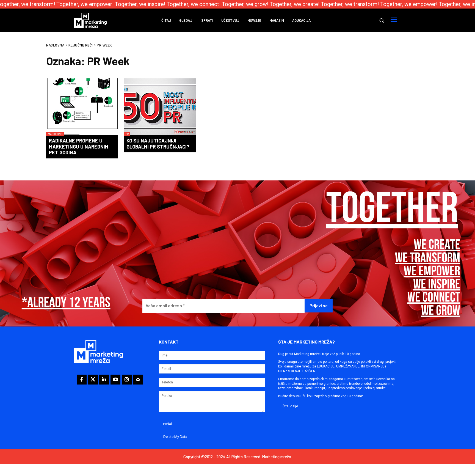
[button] (381, 20)
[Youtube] (115, 380)
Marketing (55, 134)
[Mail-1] (138, 380)
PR (127, 134)
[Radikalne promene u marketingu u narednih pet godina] (82, 107)
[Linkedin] (104, 380)
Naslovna (55, 45)
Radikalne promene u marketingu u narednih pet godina (78, 146)
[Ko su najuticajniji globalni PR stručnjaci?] (160, 107)
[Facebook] (82, 380)
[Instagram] (127, 380)
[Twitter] (93, 380)
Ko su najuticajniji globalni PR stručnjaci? (157, 144)
